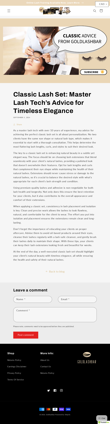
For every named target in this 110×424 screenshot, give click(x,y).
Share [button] (19, 124)
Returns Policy (14, 360)
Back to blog (57, 271)
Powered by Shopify (62, 414)
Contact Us (45, 366)
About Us (44, 360)
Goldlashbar (50, 414)
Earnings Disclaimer (16, 366)
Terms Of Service (15, 379)
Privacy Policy (14, 373)
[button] (9, 10)
